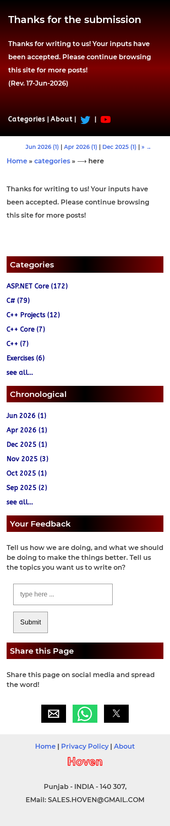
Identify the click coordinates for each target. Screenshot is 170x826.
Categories (26, 119)
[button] (53, 714)
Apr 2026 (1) (80, 147)
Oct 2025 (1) (27, 473)
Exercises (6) (26, 358)
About (62, 119)
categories (52, 161)
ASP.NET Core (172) (37, 286)
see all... (20, 372)
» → (146, 147)
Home (17, 161)
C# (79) (18, 300)
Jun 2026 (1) (42, 147)
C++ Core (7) (26, 329)
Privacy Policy (85, 746)
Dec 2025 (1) (119, 147)
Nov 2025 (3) (27, 459)
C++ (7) (17, 344)
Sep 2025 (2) (27, 488)
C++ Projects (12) (33, 315)
